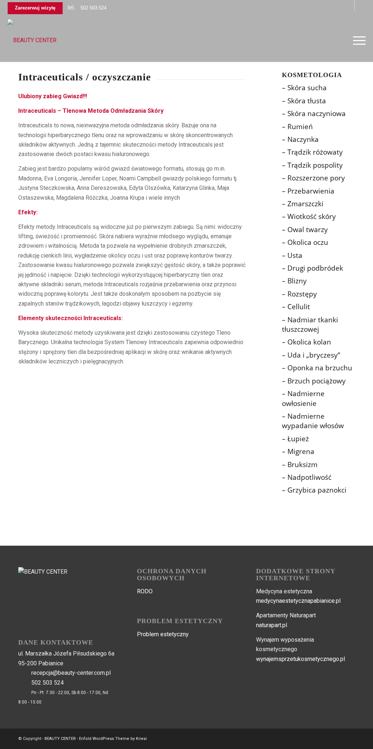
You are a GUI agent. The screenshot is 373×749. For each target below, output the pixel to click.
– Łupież (295, 438)
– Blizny (294, 281)
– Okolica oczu (305, 242)
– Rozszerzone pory (313, 178)
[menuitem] (357, 40)
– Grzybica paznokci (314, 490)
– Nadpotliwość (306, 477)
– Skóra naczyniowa (314, 113)
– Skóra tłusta (304, 100)
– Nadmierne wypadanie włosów (313, 420)
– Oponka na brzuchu (317, 367)
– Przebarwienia (308, 191)
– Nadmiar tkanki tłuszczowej (310, 324)
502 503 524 (93, 8)
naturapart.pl (271, 625)
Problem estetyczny (163, 634)
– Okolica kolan (306, 342)
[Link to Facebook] (349, 5)
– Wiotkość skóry (309, 216)
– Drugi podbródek (312, 268)
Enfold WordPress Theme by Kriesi (113, 738)
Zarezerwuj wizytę (35, 8)
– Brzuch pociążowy (314, 381)
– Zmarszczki (302, 203)
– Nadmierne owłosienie (303, 398)
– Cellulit (296, 306)
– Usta (292, 255)
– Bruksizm (300, 464)
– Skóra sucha (304, 87)
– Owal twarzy (305, 229)
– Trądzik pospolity (312, 165)
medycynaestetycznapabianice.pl (298, 600)
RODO (145, 591)
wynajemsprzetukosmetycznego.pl (300, 659)
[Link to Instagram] (360, 5)
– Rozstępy (299, 294)
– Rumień (297, 126)
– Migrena (298, 451)
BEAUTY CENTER (60, 738)
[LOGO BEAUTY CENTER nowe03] (31, 40)
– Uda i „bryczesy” (311, 355)
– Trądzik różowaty (312, 152)
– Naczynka (300, 139)
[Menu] (357, 40)
